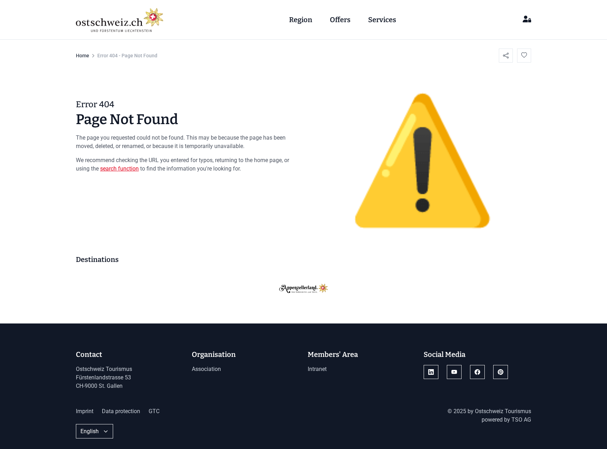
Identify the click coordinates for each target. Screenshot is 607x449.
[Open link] (431, 372)
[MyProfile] (527, 20)
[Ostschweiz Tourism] (120, 19)
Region (300, 19)
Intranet (317, 369)
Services (382, 19)
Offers (340, 19)
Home (82, 55)
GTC (154, 411)
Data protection (121, 411)
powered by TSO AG (506, 419)
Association (206, 369)
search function (119, 168)
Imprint (84, 411)
